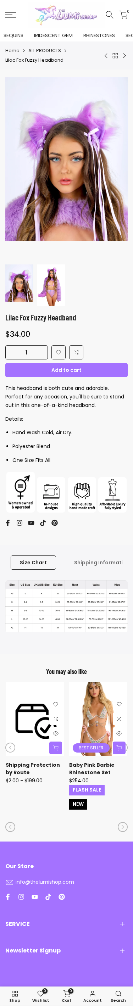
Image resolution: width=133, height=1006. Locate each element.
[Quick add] (55, 748)
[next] (123, 827)
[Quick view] (55, 733)
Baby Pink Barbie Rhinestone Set (92, 768)
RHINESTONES (99, 35)
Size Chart (33, 562)
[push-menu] (10, 15)
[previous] (10, 748)
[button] (58, 352)
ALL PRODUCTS (44, 50)
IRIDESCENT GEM (53, 35)
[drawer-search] (109, 15)
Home (12, 50)
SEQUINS (13, 35)
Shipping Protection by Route (33, 768)
